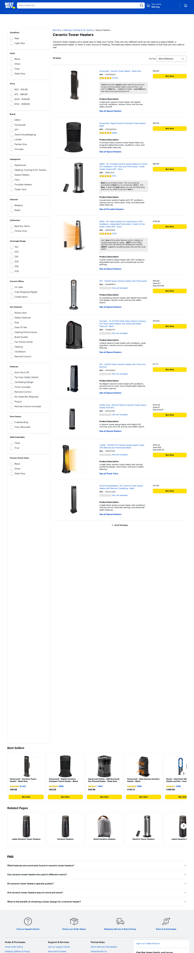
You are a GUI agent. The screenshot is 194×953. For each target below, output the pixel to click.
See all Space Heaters (110, 111)
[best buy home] (10, 5)
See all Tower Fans (108, 473)
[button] (26, 777)
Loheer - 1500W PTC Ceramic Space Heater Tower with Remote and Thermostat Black (121, 446)
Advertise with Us (99, 951)
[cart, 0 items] (185, 5)
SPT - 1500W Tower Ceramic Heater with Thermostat (123, 281)
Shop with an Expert (57, 951)
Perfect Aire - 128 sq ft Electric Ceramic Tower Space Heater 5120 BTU (122, 406)
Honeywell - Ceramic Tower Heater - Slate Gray (120, 71)
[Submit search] (142, 5)
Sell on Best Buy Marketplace (104, 947)
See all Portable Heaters (111, 209)
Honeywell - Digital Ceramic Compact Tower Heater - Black (123, 124)
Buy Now (170, 76)
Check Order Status (14, 947)
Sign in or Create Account (148, 943)
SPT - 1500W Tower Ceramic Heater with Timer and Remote (122, 365)
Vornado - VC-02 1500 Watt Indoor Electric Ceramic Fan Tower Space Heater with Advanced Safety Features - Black (122, 323)
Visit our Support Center (59, 947)
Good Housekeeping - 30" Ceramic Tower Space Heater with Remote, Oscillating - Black (121, 486)
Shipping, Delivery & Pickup (17, 951)
